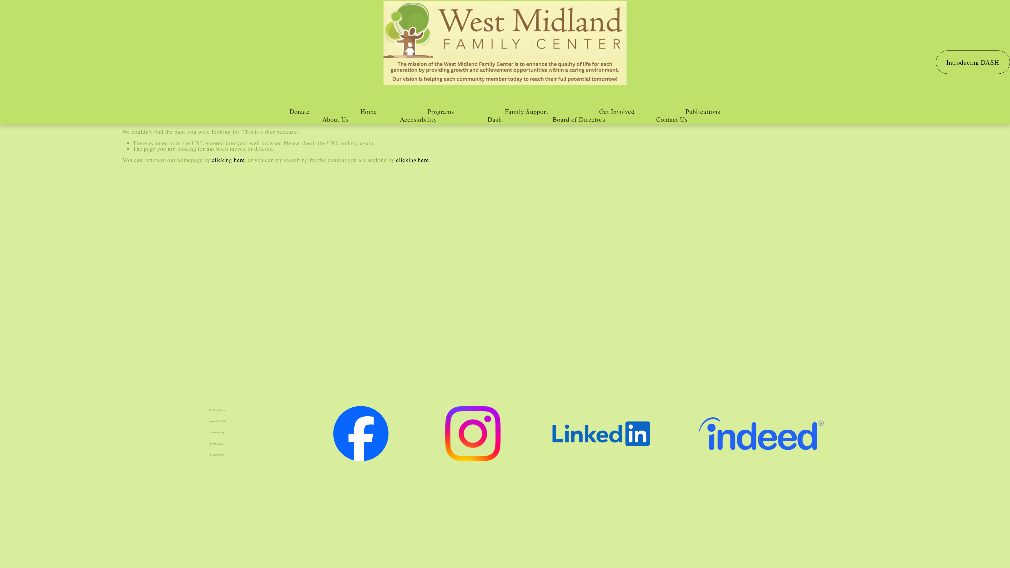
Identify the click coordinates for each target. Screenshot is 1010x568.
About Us (335, 119)
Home (368, 111)
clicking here (228, 160)
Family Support (527, 111)
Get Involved (617, 111)
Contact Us (672, 119)
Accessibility (418, 119)
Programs (441, 111)
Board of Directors (579, 119)
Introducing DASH (972, 62)
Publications (703, 111)
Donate (300, 111)
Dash (495, 119)
